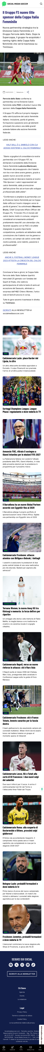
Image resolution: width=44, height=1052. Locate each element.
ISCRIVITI (7, 310)
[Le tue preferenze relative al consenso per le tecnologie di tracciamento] (42, 789)
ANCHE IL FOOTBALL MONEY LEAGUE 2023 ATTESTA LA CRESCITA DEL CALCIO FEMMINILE (22, 260)
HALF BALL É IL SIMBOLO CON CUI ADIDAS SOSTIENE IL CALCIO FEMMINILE (22, 146)
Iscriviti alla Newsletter (22, 974)
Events (22, 996)
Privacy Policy (22, 1012)
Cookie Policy (22, 1019)
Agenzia (22, 992)
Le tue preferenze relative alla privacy (22, 1023)
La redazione (22, 999)
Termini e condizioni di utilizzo (22, 1015)
